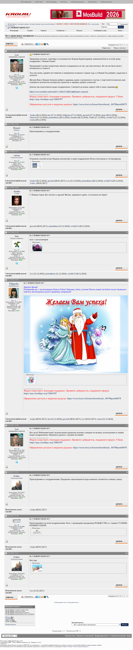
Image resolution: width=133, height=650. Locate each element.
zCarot (39, 642)
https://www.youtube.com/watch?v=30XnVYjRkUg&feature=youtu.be (59, 92)
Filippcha (66, 115)
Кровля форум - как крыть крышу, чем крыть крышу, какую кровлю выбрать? (32, 24)
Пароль (104, 27)
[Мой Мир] (45, 44)
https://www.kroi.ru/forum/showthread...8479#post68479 (100, 104)
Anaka (32, 115)
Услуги (64, 2)
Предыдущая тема (60, 602)
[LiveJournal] (47, 44)
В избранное (27, 2)
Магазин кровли (78, 2)
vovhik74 (110, 117)
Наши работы (107, 2)
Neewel (33, 117)
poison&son (53, 117)
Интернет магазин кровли (85, 635)
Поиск (120, 30)
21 (19, 529)
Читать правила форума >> (81, 646)
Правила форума (10, 624)
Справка (43, 30)
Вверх (129, 635)
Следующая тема (72, 602)
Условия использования (118, 635)
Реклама (79, 30)
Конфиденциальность (102, 635)
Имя (103, 24)
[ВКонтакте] (36, 44)
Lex (17, 55)
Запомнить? (124, 24)
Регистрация (14, 30)
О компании (52, 2)
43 (16, 305)
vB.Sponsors (3, 643)
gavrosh (86, 115)
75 (19, 80)
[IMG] (7, 620)
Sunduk (74, 117)
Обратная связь (70, 635)
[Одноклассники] (42, 44)
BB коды (8, 617)
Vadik (91, 117)
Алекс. (33, 183)
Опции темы (106, 48)
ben (49, 115)
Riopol (16, 128)
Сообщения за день (100, 30)
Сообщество (60, 30)
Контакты (93, 2)
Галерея (30, 30)
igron (103, 115)
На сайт (40, 2)
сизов (32, 120)
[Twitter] (39, 44)
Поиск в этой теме (120, 48)
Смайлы (7, 618)
